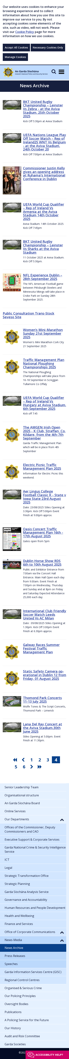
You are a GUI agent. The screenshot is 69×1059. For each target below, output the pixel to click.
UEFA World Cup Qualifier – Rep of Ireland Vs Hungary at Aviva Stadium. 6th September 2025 (44, 403)
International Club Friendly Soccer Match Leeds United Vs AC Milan (44, 614)
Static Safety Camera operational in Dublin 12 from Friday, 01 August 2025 (44, 675)
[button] (62, 820)
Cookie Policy (24, 32)
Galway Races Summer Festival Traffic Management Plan (41, 648)
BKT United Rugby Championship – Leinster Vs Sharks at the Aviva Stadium (43, 246)
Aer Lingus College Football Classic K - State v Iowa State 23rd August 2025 (44, 496)
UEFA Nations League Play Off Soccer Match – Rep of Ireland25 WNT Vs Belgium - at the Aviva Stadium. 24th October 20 (44, 142)
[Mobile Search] (53, 71)
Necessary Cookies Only (48, 47)
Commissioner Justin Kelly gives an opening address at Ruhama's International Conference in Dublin (44, 173)
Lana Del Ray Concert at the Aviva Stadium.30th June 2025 (42, 728)
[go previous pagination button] (23, 759)
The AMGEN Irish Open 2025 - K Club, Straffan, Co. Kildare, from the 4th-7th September (44, 432)
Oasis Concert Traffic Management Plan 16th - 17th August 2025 (43, 532)
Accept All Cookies (16, 47)
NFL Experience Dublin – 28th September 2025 (42, 277)
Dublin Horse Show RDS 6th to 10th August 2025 (42, 563)
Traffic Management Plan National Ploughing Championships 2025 (43, 363)
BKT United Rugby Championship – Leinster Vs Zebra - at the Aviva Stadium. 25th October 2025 (43, 108)
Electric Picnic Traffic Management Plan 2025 (42, 467)
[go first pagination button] (15, 759)
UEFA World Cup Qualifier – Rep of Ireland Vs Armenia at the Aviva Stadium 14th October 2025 (43, 211)
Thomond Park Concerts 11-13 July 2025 (42, 700)
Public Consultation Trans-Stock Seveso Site (28, 315)
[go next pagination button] (32, 766)
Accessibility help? (49, 1054)
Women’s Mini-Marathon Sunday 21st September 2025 (43, 333)
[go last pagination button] (40, 766)
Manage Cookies (15, 57)
